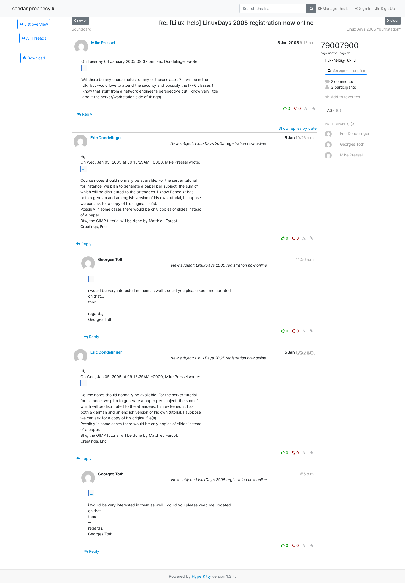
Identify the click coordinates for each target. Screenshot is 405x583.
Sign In (364, 8)
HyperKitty (201, 576)
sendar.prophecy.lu (34, 8)
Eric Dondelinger (106, 137)
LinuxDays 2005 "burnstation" (374, 29)
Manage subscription (348, 71)
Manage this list (336, 8)
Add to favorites (345, 96)
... (84, 67)
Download (35, 58)
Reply (86, 114)
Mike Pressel (103, 42)
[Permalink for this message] (313, 108)
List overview (35, 24)
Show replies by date (298, 128)
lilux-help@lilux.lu (340, 60)
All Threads (35, 38)
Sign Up (387, 8)
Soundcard (81, 29)
